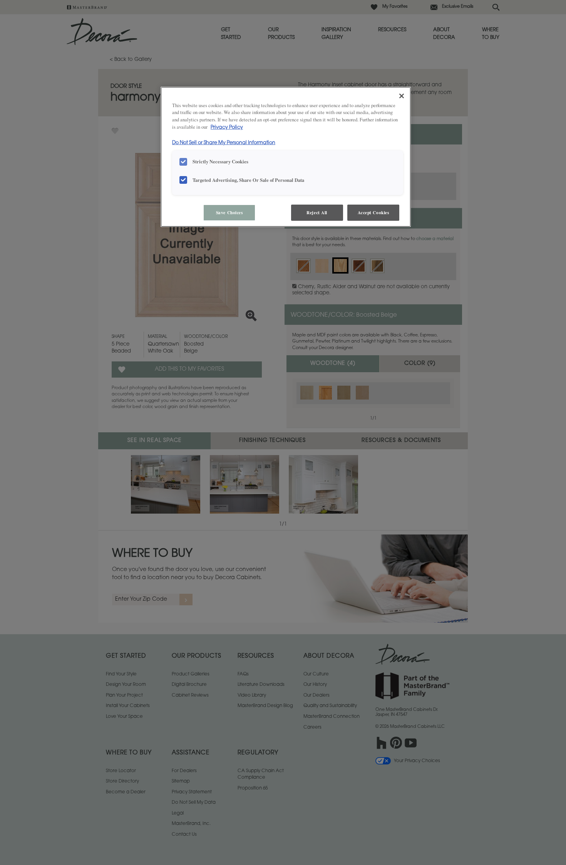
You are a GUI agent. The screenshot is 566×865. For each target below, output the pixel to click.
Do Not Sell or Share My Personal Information (223, 143)
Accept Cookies (373, 212)
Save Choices (229, 212)
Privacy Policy (227, 127)
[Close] (401, 95)
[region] (286, 157)
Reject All (316, 212)
